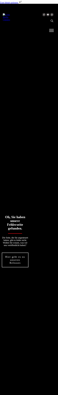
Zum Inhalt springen (9, 2)
